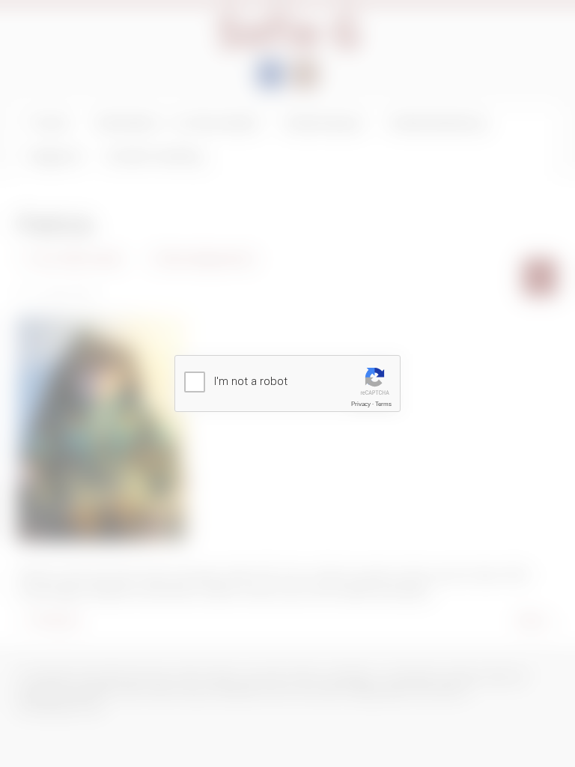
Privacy (361, 404)
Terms (383, 404)
